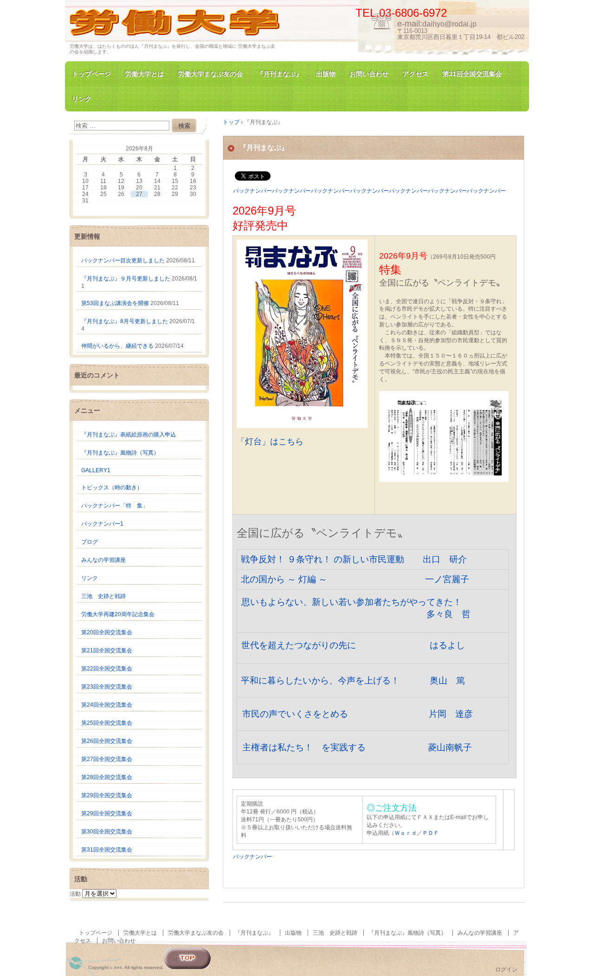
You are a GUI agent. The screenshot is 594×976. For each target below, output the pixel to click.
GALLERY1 (95, 470)
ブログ (89, 542)
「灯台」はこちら (270, 441)
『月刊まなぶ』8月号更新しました (124, 321)
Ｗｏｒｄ (405, 833)
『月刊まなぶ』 (279, 74)
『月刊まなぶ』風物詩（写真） (120, 452)
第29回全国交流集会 (106, 795)
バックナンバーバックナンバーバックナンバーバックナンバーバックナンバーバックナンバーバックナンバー (369, 191)
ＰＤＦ (430, 833)
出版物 (326, 74)
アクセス (415, 74)
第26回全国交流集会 (106, 741)
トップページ (91, 74)
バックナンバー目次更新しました (123, 260)
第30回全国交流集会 (106, 831)
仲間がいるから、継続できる (117, 346)
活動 (75, 894)
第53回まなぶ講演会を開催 (115, 303)
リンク (81, 99)
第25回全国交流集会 (106, 723)
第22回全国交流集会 (106, 668)
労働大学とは (144, 74)
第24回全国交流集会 (106, 705)
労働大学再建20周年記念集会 (118, 614)
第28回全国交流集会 (106, 777)
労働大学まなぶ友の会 (210, 74)
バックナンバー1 (102, 524)
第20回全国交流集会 (106, 632)
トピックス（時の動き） (111, 487)
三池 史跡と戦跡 (103, 596)
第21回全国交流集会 (106, 650)
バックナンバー (252, 856)
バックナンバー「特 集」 (114, 505)
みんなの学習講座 (103, 560)
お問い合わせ (368, 74)
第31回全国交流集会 (472, 74)
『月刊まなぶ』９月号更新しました (125, 278)
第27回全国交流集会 (106, 759)
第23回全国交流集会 (106, 686)
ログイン (506, 969)
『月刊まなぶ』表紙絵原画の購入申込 (128, 434)
